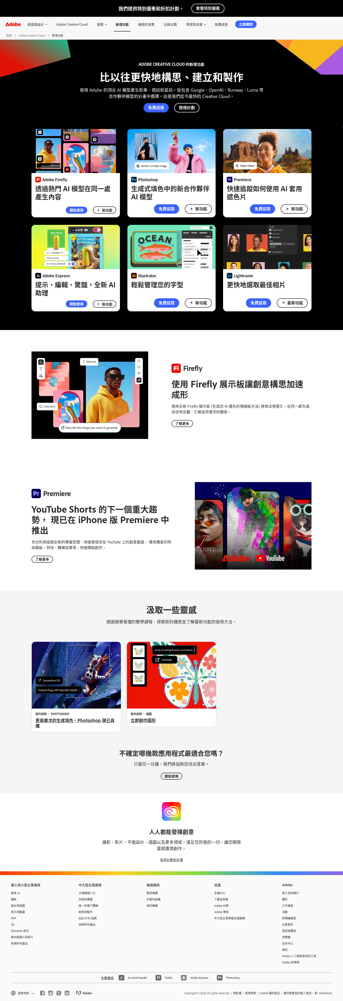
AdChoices (325, 993)
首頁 (9, 35)
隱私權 (237, 993)
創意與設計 (36, 24)
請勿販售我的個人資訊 (298, 993)
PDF (13, 918)
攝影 (14, 899)
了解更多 (182, 423)
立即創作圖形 (143, 720)
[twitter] (58, 993)
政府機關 (152, 906)
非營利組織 (154, 899)
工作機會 (287, 906)
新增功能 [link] (122, 24)
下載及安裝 (221, 899)
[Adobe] (13, 24)
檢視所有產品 (19, 943)
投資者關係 (289, 931)
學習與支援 (194, 24)
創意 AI (15, 893)
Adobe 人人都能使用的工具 (299, 956)
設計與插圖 (18, 906)
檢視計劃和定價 (171, 859)
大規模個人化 (87, 893)
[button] (22, 993)
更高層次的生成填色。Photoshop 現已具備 (75, 723)
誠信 (285, 950)
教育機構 (152, 893)
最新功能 (295, 303)
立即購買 (246, 24)
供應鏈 (286, 937)
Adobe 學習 (221, 912)
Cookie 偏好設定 (270, 993)
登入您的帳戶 (290, 893)
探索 (100, 24)
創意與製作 (86, 912)
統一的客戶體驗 (88, 906)
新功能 (107, 210)
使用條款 (250, 993)
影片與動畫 (18, 912)
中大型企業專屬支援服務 (229, 918)
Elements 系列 (20, 931)
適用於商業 (146, 24)
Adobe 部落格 (290, 962)
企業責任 (287, 924)
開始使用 (77, 210)
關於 (285, 899)
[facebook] (42, 993)
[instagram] (50, 993)
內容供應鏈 (86, 899)
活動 (285, 912)
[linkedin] (67, 993)
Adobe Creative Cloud (72, 24)
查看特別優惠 (208, 8)
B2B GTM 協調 (88, 918)
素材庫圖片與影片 (22, 937)
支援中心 (219, 893)
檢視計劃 (187, 107)
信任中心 (287, 943)
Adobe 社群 (221, 906)
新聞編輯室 (289, 918)
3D (12, 924)
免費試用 (221, 24)
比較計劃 (170, 24)
